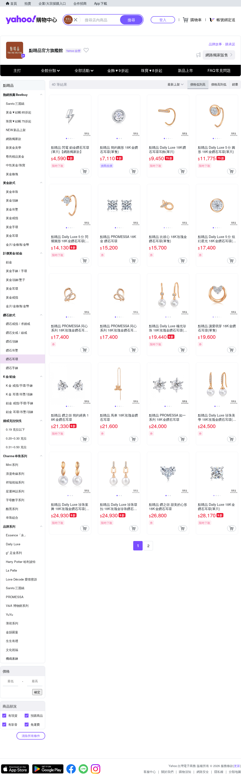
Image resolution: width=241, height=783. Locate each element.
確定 (37, 692)
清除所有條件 (31, 735)
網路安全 (203, 771)
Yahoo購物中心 (31, 19)
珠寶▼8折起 (151, 70)
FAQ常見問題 (219, 70)
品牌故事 (215, 44)
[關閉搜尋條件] (75, 20)
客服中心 (150, 771)
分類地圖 (235, 771)
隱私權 (218, 771)
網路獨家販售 (216, 55)
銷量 (235, 84)
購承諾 (230, 44)
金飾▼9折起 (118, 70)
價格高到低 (218, 84)
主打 (17, 70)
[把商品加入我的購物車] (84, 171)
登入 (162, 19)
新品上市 (185, 70)
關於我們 (167, 771)
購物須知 (185, 771)
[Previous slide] (52, 116)
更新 (237, 766)
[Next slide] (88, 116)
